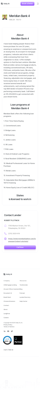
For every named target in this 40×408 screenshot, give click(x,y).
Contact (6, 305)
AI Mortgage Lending (10, 285)
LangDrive (7, 313)
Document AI (8, 293)
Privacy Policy (8, 325)
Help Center (23, 301)
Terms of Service (9, 326)
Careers (6, 317)
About (5, 309)
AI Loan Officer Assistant (11, 289)
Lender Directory (25, 297)
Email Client (7, 297)
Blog (21, 289)
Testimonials (24, 285)
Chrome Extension (9, 301)
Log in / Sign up (8, 349)
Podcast (22, 293)
